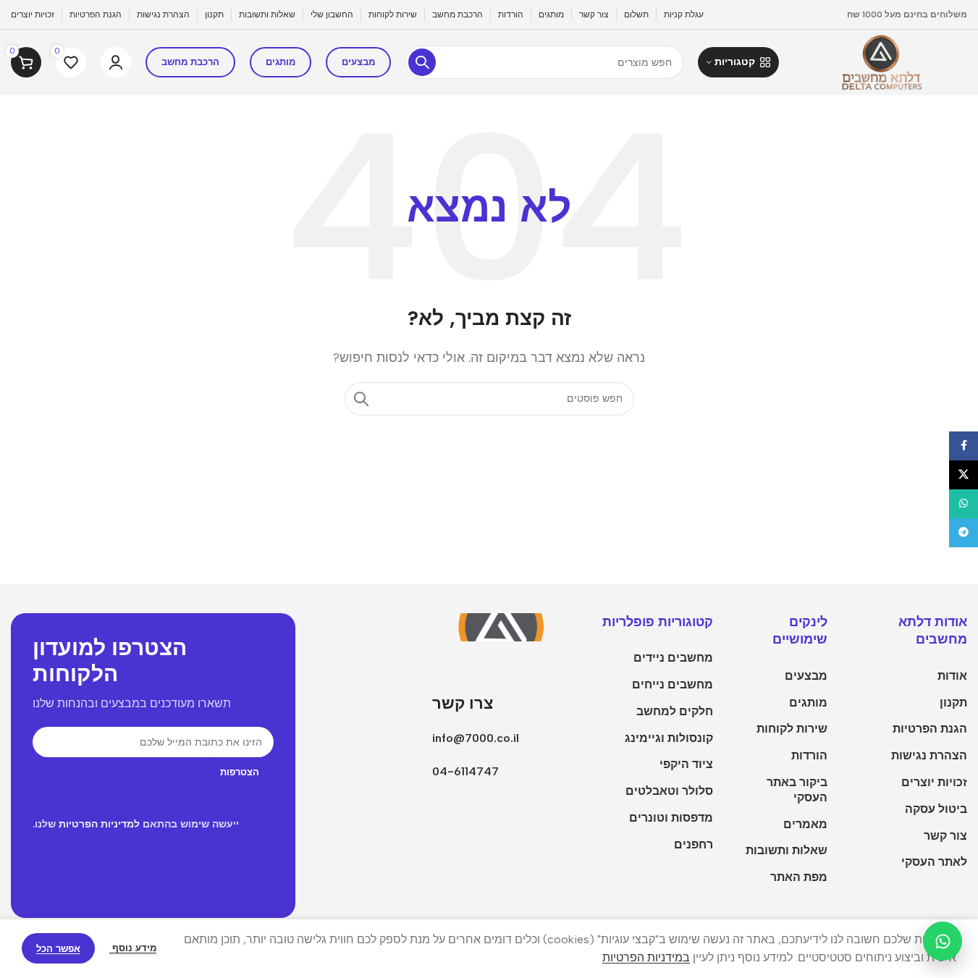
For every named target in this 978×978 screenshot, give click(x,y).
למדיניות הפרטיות (99, 824)
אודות (952, 676)
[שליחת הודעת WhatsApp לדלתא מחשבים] (942, 941)
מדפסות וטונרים (671, 818)
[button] (738, 62)
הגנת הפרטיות (930, 728)
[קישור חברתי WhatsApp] (963, 503)
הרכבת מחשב (190, 61)
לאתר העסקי (934, 862)
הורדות (809, 755)
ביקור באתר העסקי (797, 789)
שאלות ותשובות (786, 850)
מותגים (280, 61)
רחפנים (693, 844)
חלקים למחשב (674, 711)
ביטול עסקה (936, 809)
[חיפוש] (422, 62)
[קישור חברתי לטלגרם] (963, 532)
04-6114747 (465, 771)
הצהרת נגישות (929, 755)
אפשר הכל (58, 948)
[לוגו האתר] (880, 61)
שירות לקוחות (791, 728)
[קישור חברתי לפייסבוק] (963, 445)
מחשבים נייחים (672, 684)
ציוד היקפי (686, 764)
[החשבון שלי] (115, 62)
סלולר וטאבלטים (669, 791)
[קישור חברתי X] (963, 474)
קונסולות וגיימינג (669, 738)
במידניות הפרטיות (646, 957)
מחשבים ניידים (673, 658)
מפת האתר (798, 877)
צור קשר (945, 836)
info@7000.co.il (475, 738)
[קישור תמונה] (506, 626)
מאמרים (805, 824)
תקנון (953, 702)
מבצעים (358, 61)
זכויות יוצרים (934, 782)
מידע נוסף (132, 948)
